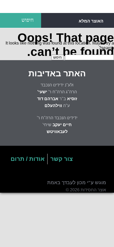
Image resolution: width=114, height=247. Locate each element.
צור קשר (61, 159)
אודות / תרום (28, 159)
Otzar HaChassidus (57, 6)
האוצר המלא (91, 21)
